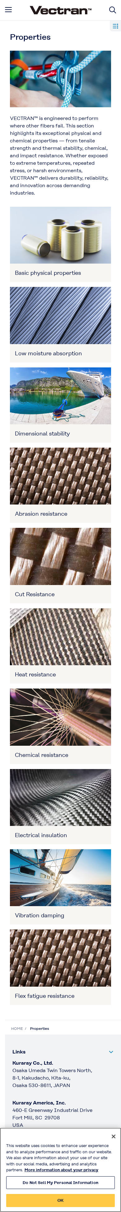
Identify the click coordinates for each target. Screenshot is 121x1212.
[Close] (113, 1136)
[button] (63, 1051)
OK (60, 1200)
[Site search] (112, 10)
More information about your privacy (61, 1170)
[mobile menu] (8, 9)
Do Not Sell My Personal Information (60, 1182)
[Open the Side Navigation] (115, 25)
